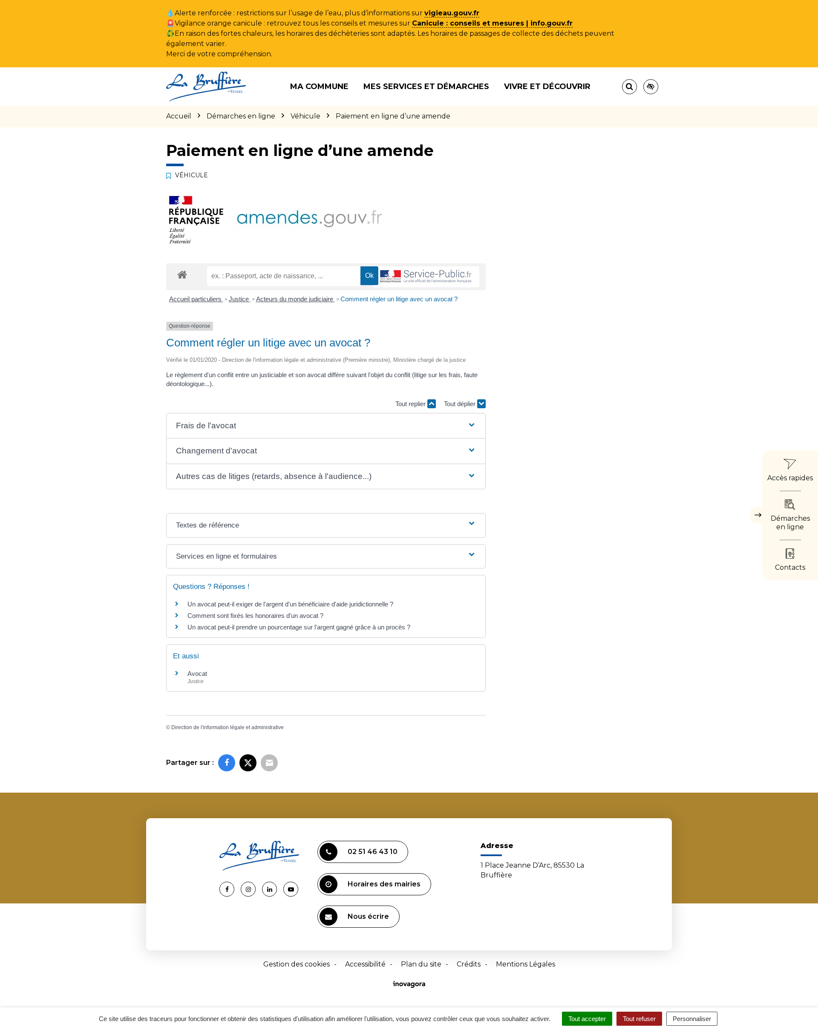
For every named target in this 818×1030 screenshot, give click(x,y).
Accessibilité (365, 964)
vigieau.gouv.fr (451, 13)
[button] (326, 426)
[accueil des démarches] (182, 274)
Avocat (197, 673)
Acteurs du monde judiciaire (295, 299)
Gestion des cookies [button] (296, 964)
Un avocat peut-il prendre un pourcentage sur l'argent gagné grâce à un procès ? (298, 627)
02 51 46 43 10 (372, 852)
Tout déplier (460, 403)
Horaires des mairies (384, 884)
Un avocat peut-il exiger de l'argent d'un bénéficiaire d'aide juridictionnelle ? (290, 604)
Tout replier (411, 403)
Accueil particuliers (196, 299)
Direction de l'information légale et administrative (227, 727)
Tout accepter (587, 1018)
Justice (240, 299)
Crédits (469, 964)
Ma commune (319, 86)
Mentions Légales (525, 964)
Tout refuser (639, 1018)
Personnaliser (692, 1018)
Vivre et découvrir (547, 86)
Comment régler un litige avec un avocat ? (399, 299)
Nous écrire (368, 916)
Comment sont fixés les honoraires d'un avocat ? (255, 615)
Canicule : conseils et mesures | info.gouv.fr (492, 23)
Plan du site (421, 964)
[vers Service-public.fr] (426, 276)
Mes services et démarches (426, 86)
